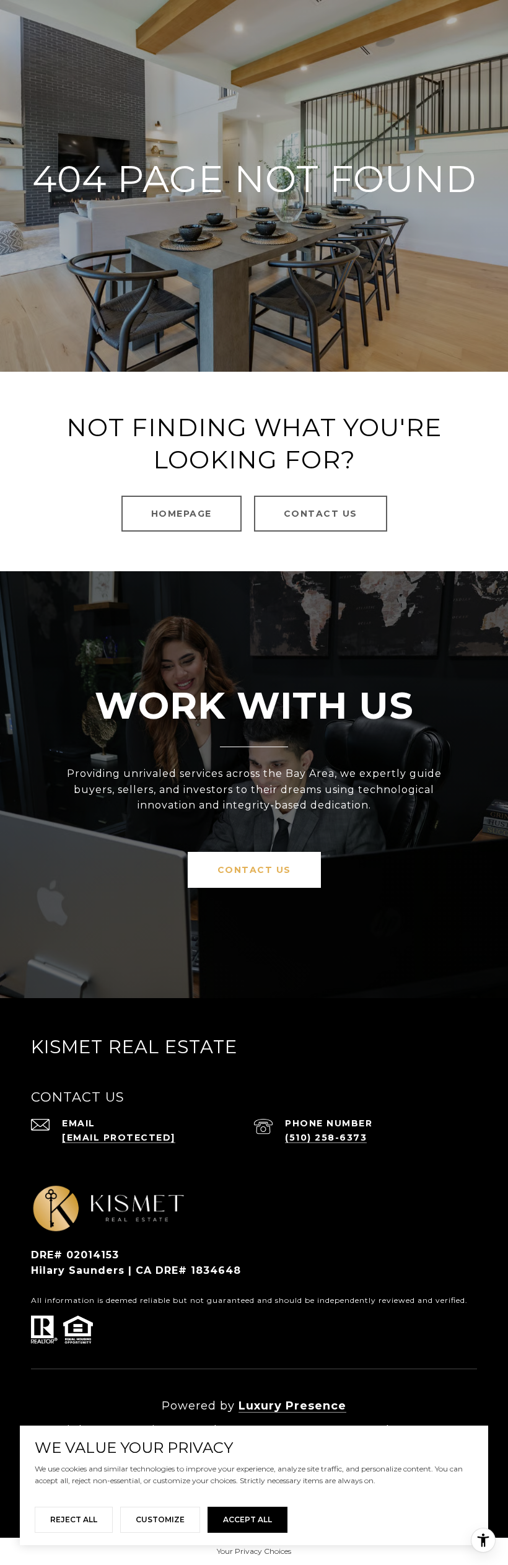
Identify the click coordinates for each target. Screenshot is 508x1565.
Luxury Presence (292, 1406)
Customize (160, 1519)
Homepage (181, 513)
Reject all (73, 1519)
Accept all (247, 1519)
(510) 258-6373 (326, 1137)
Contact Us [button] (320, 513)
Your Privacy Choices (254, 1551)
